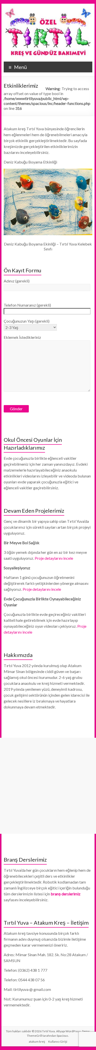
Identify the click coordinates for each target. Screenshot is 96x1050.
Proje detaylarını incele (54, 558)
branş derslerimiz (65, 893)
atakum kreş (37, 1041)
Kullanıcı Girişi (57, 1041)
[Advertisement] (48, 786)
